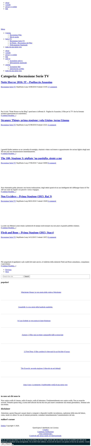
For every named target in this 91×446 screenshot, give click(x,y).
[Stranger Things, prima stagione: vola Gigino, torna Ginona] (45, 137)
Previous (8, 270)
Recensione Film (16, 35)
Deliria (3, 426)
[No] (13, 444)
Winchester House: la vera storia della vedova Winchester (41, 292)
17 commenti (52, 87)
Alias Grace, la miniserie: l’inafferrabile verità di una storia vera (45, 385)
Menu (3, 29)
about (7, 3)
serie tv (7, 59)
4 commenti (52, 125)
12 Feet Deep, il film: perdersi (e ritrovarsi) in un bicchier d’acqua (47, 352)
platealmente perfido (17, 69)
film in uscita (14, 37)
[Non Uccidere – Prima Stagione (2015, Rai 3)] (45, 213)
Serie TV (8, 39)
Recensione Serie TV (17, 41)
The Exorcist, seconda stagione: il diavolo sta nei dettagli (40, 368)
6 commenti (52, 201)
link (6, 9)
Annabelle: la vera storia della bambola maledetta (35, 307)
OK (3, 444)
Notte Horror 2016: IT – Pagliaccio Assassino (26, 82)
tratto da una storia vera (13, 47)
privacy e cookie (11, 7)
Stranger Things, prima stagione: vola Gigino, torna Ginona (35, 120)
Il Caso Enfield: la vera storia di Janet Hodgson (34, 321)
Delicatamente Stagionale (19, 45)
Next (7, 272)
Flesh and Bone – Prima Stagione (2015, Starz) (27, 232)
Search (27, 276)
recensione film (15, 67)
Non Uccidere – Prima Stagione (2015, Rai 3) (26, 196)
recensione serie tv (16, 61)
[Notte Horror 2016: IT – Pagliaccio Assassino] (45, 99)
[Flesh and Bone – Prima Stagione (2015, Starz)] (45, 249)
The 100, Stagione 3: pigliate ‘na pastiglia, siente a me (31, 158)
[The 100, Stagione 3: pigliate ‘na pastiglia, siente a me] (45, 175)
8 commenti (52, 163)
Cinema (8, 33)
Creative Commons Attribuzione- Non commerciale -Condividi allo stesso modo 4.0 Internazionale (45, 433)
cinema (7, 65)
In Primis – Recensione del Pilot (21, 43)
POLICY (8, 444)
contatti (7, 5)
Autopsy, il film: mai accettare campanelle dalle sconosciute (42, 335)
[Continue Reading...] (8, 115)
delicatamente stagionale (18, 63)
